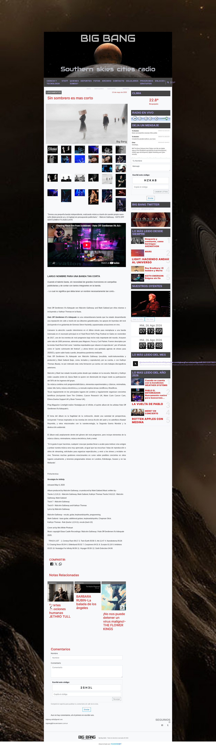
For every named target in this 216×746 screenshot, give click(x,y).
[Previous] (51, 607)
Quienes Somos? (74, 82)
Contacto (118, 81)
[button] (168, 82)
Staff (65, 81)
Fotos (96, 81)
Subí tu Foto (138, 319)
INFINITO (126, 89)
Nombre (54, 653)
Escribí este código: (61, 682)
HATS (89, 89)
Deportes (86, 81)
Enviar (86, 709)
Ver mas (149, 319)
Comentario (56, 663)
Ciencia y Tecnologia (53, 82)
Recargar (116, 699)
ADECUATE (111, 89)
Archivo (106, 81)
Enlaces (160, 81)
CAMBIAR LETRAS (161, 192)
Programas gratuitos (146, 82)
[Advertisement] (67, 15)
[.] (150, 304)
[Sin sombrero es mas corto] (52, 149)
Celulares (132, 81)
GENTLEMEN (99, 89)
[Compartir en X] (56, 565)
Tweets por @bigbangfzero (142, 209)
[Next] (122, 607)
